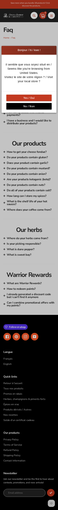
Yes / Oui (29, 97)
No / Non (29, 106)
